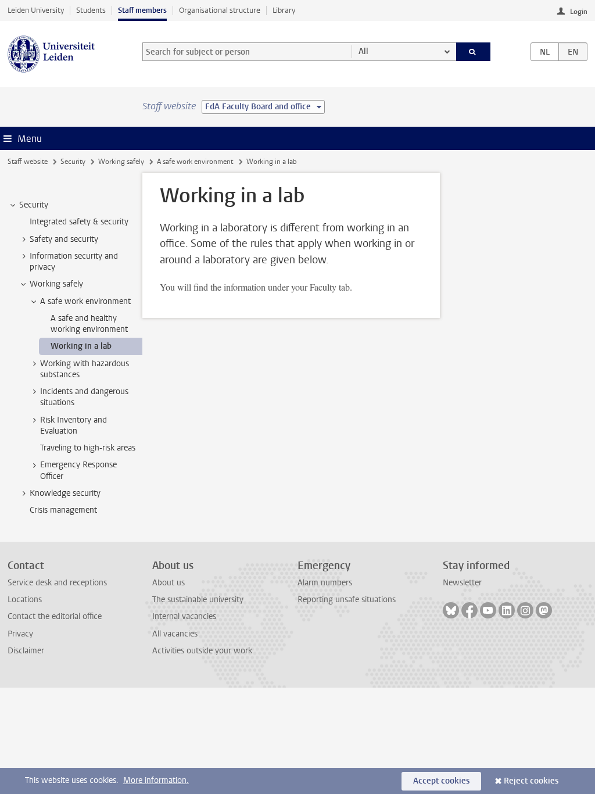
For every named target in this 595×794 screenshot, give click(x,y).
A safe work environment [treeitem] (85, 301)
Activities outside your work (202, 650)
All (363, 51)
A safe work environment (195, 161)
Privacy (20, 633)
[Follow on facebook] (469, 610)
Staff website (28, 161)
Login (578, 11)
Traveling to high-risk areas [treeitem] (87, 447)
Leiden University (36, 10)
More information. (156, 780)
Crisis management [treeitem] (63, 510)
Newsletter (462, 582)
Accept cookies (441, 780)
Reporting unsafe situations (347, 599)
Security (72, 161)
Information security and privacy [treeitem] (74, 262)
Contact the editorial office (55, 616)
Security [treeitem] (33, 204)
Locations (25, 599)
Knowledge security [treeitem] (65, 493)
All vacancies (175, 633)
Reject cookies (531, 780)
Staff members (142, 10)
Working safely (121, 161)
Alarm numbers (325, 582)
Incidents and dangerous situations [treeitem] (84, 397)
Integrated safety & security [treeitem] (79, 221)
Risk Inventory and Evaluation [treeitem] (73, 425)
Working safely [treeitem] (56, 283)
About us (168, 582)
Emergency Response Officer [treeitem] (78, 470)
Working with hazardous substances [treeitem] (84, 369)
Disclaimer (26, 650)
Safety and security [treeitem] (64, 239)
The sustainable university (197, 599)
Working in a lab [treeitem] (81, 346)
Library (284, 10)
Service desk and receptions (57, 582)
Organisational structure (219, 10)
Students (91, 10)
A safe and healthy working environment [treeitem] (89, 324)
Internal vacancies (184, 616)
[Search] (473, 51)
